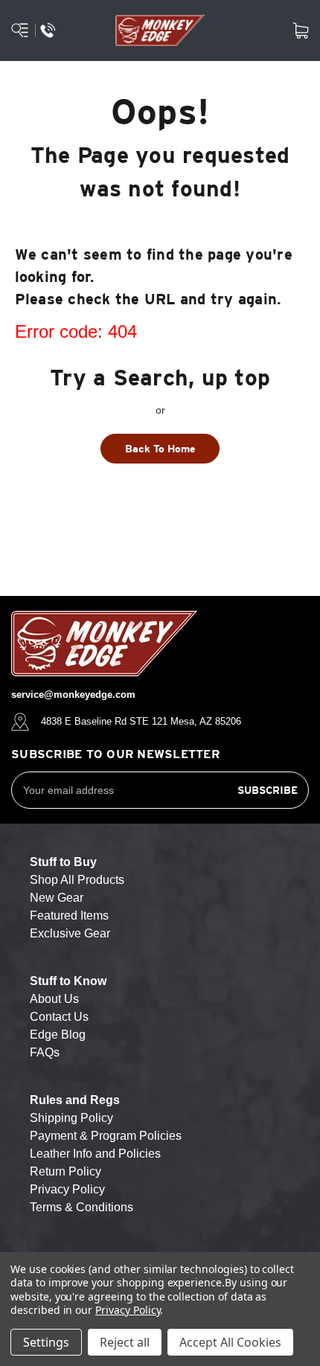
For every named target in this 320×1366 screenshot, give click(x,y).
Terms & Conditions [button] (81, 1207)
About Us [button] (54, 999)
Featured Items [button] (69, 915)
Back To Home (160, 449)
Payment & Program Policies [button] (106, 1135)
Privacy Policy (127, 1310)
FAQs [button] (45, 1052)
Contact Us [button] (59, 1016)
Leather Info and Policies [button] (95, 1153)
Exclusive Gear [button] (70, 933)
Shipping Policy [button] (71, 1118)
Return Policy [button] (65, 1171)
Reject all (125, 1342)
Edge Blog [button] (58, 1034)
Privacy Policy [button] (67, 1189)
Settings (46, 1342)
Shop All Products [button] (77, 879)
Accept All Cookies (230, 1342)
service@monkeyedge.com (73, 694)
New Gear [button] (56, 897)
